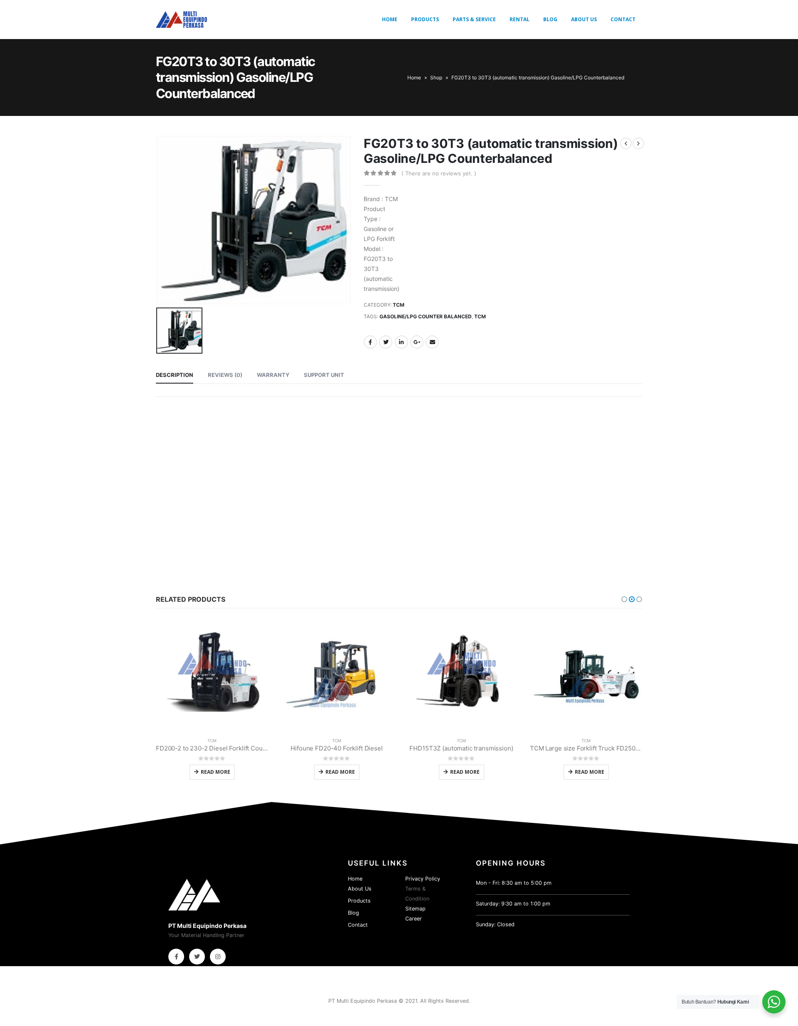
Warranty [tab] (273, 375)
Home (389, 19)
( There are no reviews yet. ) (438, 173)
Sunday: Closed (495, 924)
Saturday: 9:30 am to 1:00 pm (513, 904)
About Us (584, 19)
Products (425, 19)
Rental (520, 19)
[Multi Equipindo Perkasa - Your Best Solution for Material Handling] (181, 19)
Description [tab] (174, 375)
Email (432, 342)
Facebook (370, 342)
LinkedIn (401, 342)
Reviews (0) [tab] (225, 375)
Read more (215, 771)
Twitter (385, 342)
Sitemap (415, 908)
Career (413, 918)
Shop (436, 77)
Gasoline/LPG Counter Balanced (425, 316)
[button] (624, 599)
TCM (398, 305)
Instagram (218, 956)
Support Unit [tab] (324, 375)
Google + (417, 342)
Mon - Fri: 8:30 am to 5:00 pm (514, 883)
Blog (550, 19)
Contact (623, 19)
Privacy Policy (422, 879)
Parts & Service (474, 19)
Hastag (165, 522)
